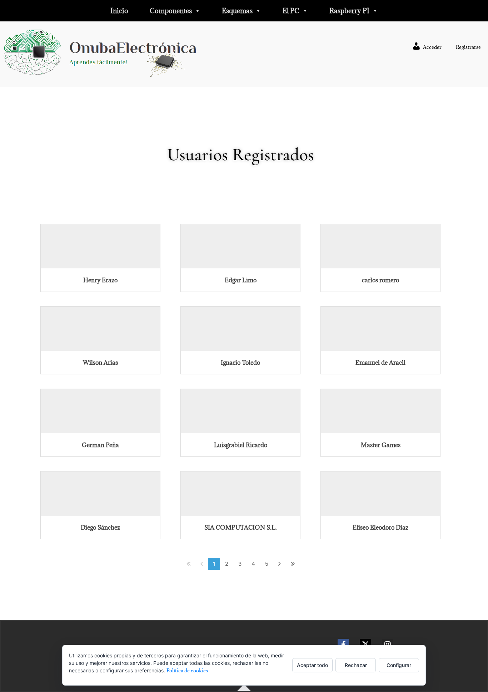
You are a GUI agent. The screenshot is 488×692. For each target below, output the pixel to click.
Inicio (119, 10)
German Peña (100, 445)
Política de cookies (187, 670)
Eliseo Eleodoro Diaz (380, 527)
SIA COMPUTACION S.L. (240, 527)
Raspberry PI (349, 10)
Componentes (171, 10)
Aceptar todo (312, 665)
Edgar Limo (241, 280)
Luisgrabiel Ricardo (240, 445)
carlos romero (380, 280)
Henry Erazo (100, 280)
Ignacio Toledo (240, 363)
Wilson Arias (100, 363)
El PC (291, 10)
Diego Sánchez (100, 527)
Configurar (399, 665)
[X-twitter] (365, 644)
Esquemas (237, 10)
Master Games (380, 445)
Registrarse (468, 47)
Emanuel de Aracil (380, 363)
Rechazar (356, 665)
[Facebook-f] (343, 644)
